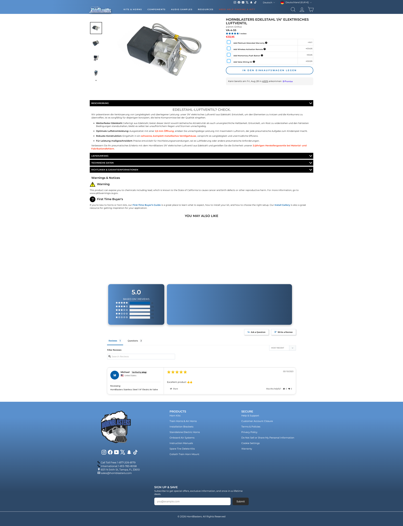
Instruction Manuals (181, 443)
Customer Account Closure (257, 421)
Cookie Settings (250, 443)
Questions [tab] (133, 340)
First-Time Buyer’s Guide (147, 205)
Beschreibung (100, 103)
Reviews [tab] (113, 340)
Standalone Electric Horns (185, 432)
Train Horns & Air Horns (183, 421)
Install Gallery (282, 205)
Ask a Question (258, 332)
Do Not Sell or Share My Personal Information (267, 437)
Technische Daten (102, 162)
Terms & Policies (250, 426)
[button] (285, 388)
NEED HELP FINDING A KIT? (237, 9)
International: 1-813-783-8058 (119, 466)
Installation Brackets (181, 426)
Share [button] (175, 388)
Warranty (246, 448)
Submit (240, 501)
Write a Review (285, 332)
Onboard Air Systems (182, 437)
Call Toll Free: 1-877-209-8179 (118, 462)
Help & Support (250, 415)
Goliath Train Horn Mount (184, 454)
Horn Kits (175, 415)
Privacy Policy (249, 432)
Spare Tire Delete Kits (182, 448)
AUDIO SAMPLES (182, 9)
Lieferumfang (99, 156)
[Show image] (96, 28)
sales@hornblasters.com (116, 473)
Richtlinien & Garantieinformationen (114, 169)
